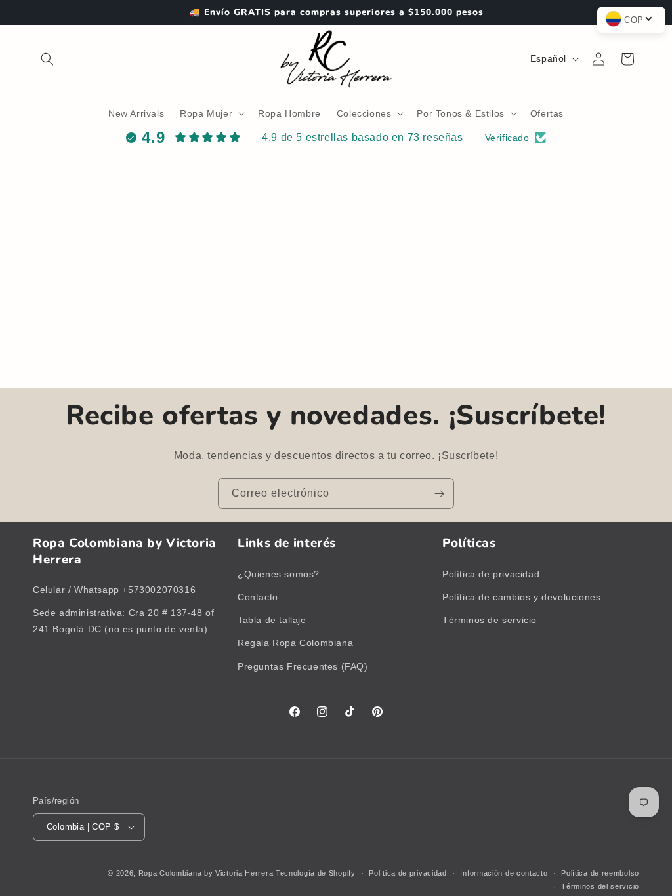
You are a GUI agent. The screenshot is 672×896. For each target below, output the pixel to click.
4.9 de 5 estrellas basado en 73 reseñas (362, 137)
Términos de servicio (489, 620)
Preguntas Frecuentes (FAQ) (303, 666)
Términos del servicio (600, 886)
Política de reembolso (600, 873)
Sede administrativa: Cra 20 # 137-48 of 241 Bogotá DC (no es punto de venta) (123, 620)
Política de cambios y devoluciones (521, 597)
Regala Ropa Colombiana (295, 643)
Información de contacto (503, 873)
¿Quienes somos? (279, 574)
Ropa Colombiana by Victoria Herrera (206, 873)
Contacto (258, 597)
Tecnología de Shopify (316, 873)
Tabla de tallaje (272, 620)
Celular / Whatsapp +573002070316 (114, 589)
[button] (47, 59)
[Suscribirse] (439, 493)
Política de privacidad (490, 574)
